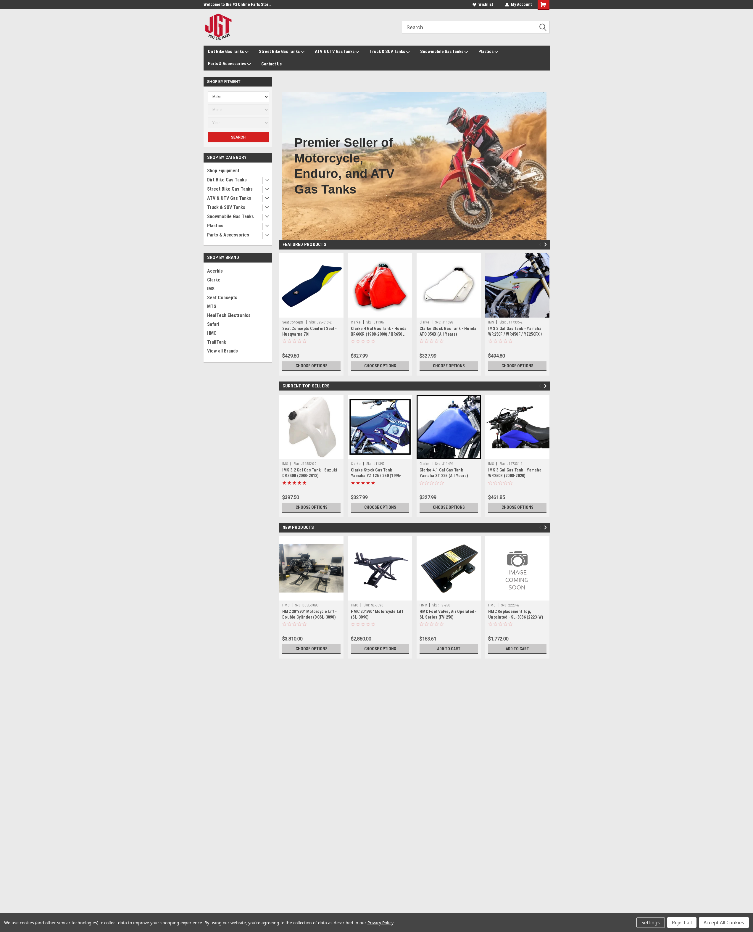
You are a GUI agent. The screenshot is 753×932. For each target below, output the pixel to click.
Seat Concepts (222, 297)
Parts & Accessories (227, 63)
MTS (211, 306)
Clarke (213, 280)
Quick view (311, 313)
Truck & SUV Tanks (388, 51)
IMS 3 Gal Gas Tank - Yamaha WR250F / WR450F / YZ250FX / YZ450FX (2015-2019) (515, 334)
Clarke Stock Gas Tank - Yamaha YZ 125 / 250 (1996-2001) (376, 476)
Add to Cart (448, 648)
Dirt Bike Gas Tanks (226, 51)
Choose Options (312, 365)
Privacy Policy (380, 922)
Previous (541, 244)
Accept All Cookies (724, 922)
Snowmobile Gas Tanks (442, 51)
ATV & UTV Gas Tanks (335, 51)
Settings (650, 922)
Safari (213, 324)
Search (238, 137)
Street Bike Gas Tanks (280, 51)
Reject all (682, 922)
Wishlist (485, 4)
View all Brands (222, 351)
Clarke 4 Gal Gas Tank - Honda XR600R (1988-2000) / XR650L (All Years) (379, 334)
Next (546, 244)
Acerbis (215, 271)
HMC (212, 333)
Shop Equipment (223, 170)
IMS (211, 289)
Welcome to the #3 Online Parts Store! (238, 4)
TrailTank (216, 342)
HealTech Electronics (229, 315)
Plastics (486, 51)
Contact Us (271, 64)
